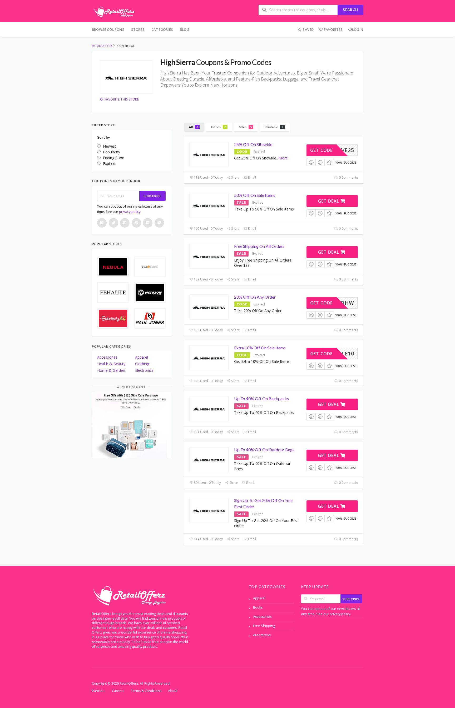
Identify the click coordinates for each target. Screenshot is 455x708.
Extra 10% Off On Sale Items (260, 347)
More (283, 157)
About (172, 691)
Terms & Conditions (146, 691)
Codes (218, 127)
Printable (274, 127)
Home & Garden (111, 370)
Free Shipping (264, 626)
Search (350, 10)
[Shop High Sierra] (126, 77)
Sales (245, 127)
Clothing (142, 363)
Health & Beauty (111, 363)
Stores (138, 29)
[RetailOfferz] (113, 11)
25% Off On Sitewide (253, 144)
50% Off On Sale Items (254, 195)
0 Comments (348, 177)
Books (258, 607)
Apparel (141, 357)
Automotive (262, 635)
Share (235, 177)
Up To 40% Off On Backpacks (261, 398)
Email (251, 177)
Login (357, 29)
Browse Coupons (108, 29)
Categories (162, 29)
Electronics (144, 370)
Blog (184, 29)
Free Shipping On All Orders (259, 246)
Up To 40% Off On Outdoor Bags (264, 449)
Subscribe (152, 196)
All (193, 127)
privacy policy (130, 211)
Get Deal (329, 201)
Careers (118, 691)
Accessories (107, 357)
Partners (98, 691)
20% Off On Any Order (255, 296)
